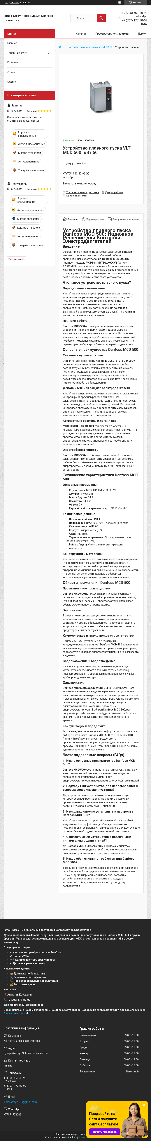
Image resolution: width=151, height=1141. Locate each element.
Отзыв (11, 72)
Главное (12, 43)
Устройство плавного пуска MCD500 (91, 47)
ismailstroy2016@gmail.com (20, 1102)
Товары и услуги (17, 52)
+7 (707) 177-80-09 (18, 999)
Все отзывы (15, 259)
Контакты (13, 62)
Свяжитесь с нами (15, 1013)
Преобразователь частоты (112, 33)
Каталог (81, 33)
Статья (11, 81)
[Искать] (101, 18)
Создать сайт (12, 2)
